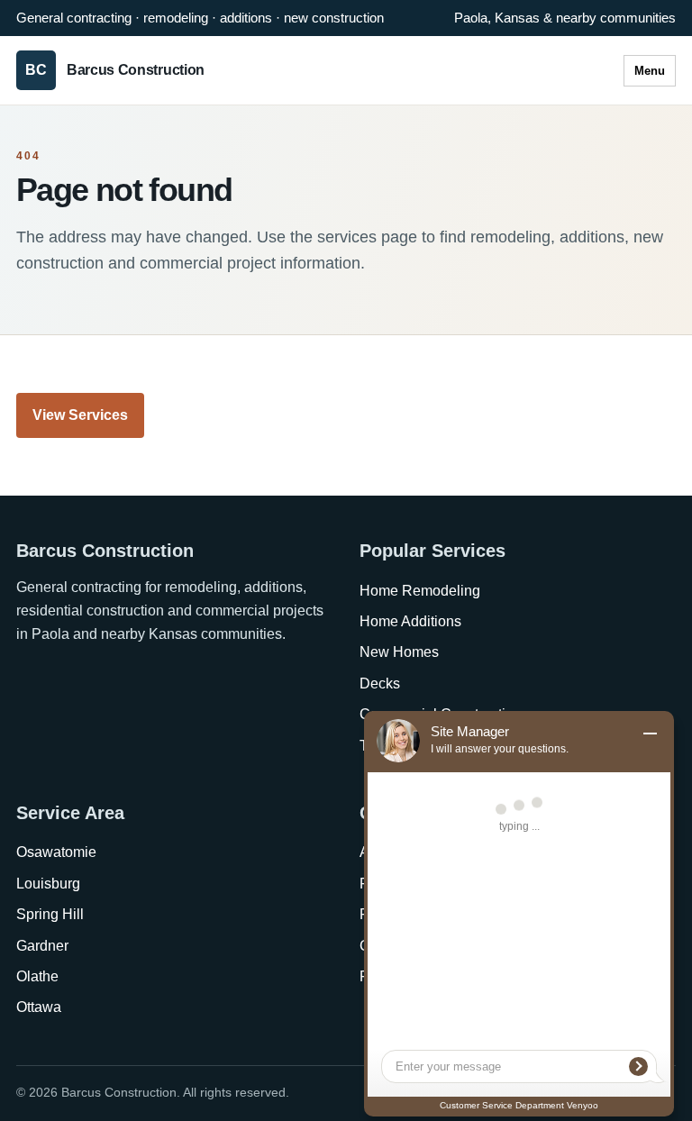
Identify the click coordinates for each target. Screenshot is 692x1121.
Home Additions (410, 621)
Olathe (37, 976)
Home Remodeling (420, 590)
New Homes (399, 652)
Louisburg (48, 883)
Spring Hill (50, 914)
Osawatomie (56, 852)
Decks (380, 683)
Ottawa (38, 1007)
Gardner (42, 945)
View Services (80, 415)
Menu (649, 70)
